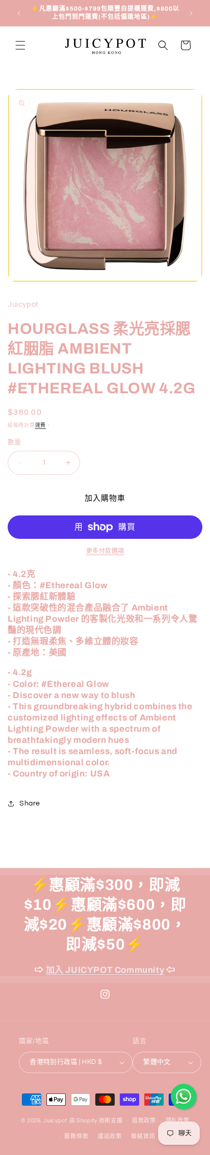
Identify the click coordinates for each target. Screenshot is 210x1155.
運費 (40, 425)
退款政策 (144, 1120)
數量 (14, 442)
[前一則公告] (19, 13)
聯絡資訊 (143, 1136)
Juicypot (55, 1120)
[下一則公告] (191, 13)
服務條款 (76, 1136)
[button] (20, 45)
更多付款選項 (105, 551)
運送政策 (110, 1136)
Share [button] (29, 803)
